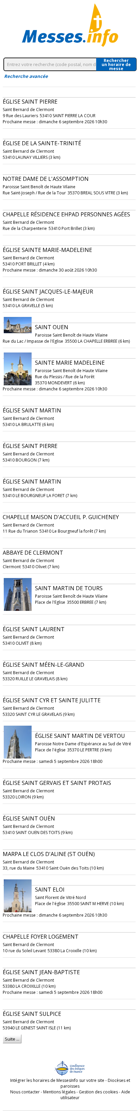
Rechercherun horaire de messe (116, 64)
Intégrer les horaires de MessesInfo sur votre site (57, 1080)
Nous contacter (25, 1092)
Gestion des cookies (98, 1092)
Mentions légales (59, 1092)
